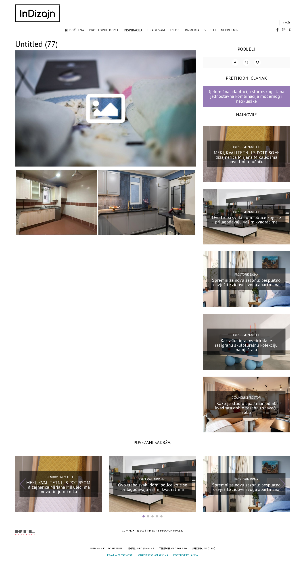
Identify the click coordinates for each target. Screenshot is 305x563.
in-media (192, 30)
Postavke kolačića (185, 555)
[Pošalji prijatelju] (257, 62)
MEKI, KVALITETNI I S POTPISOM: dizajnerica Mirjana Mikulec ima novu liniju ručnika (246, 157)
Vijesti (210, 30)
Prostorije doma (104, 30)
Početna (76, 30)
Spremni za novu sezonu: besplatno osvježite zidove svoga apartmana (246, 282)
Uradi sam (156, 30)
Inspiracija (133, 30)
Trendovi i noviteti (246, 147)
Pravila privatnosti (120, 555)
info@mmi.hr (145, 548)
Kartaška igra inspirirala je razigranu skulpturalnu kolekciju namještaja (246, 345)
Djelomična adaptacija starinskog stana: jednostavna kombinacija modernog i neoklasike (246, 96)
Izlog (175, 30)
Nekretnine (230, 30)
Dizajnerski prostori (246, 398)
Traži (286, 22)
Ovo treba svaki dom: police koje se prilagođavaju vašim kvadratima (246, 220)
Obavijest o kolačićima (153, 555)
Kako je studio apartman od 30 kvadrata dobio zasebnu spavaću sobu (246, 407)
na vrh (285, 531)
